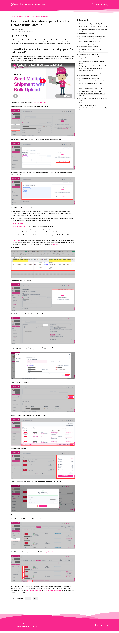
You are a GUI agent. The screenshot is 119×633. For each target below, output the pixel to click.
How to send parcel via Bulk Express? (89, 86)
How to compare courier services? (88, 46)
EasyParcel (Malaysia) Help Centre (20, 16)
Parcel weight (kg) (18, 223)
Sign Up (104, 4)
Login (97, 4)
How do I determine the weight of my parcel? (91, 80)
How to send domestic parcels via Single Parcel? (92, 24)
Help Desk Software (16, 623)
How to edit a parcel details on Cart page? (90, 73)
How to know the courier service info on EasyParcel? (93, 51)
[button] (92, 4)
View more (55, 244)
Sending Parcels (45, 16)
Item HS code (16, 240)
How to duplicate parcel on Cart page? (89, 78)
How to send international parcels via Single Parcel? (93, 26)
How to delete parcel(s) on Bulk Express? (90, 91)
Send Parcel (35, 16)
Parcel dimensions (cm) (19, 226)
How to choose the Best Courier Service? (90, 49)
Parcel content (17, 229)
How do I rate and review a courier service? (90, 83)
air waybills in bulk (48, 552)
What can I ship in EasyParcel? (87, 33)
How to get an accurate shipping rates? (89, 41)
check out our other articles (33, 590)
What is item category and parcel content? (90, 44)
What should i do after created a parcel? (90, 54)
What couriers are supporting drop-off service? (92, 102)
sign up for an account (40, 102)
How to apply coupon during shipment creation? (92, 36)
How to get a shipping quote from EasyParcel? (91, 38)
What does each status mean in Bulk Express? (91, 88)
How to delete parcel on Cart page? (88, 75)
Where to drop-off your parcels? (88, 105)
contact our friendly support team (52, 590)
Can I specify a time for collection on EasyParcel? (92, 66)
